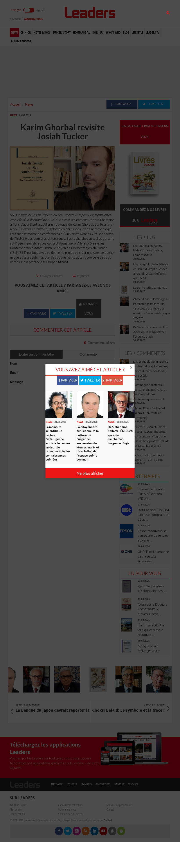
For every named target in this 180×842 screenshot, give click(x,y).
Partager (68, 380)
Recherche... (130, 14)
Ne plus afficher (90, 473)
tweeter (91, 380)
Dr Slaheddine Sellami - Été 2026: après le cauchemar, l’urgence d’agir (120, 435)
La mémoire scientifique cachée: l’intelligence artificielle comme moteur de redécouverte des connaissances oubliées (57, 443)
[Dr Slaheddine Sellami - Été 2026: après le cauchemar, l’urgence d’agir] (121, 404)
